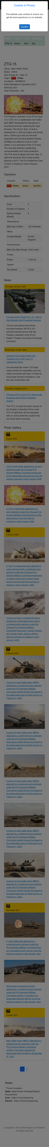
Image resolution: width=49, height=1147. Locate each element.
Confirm (24, 26)
